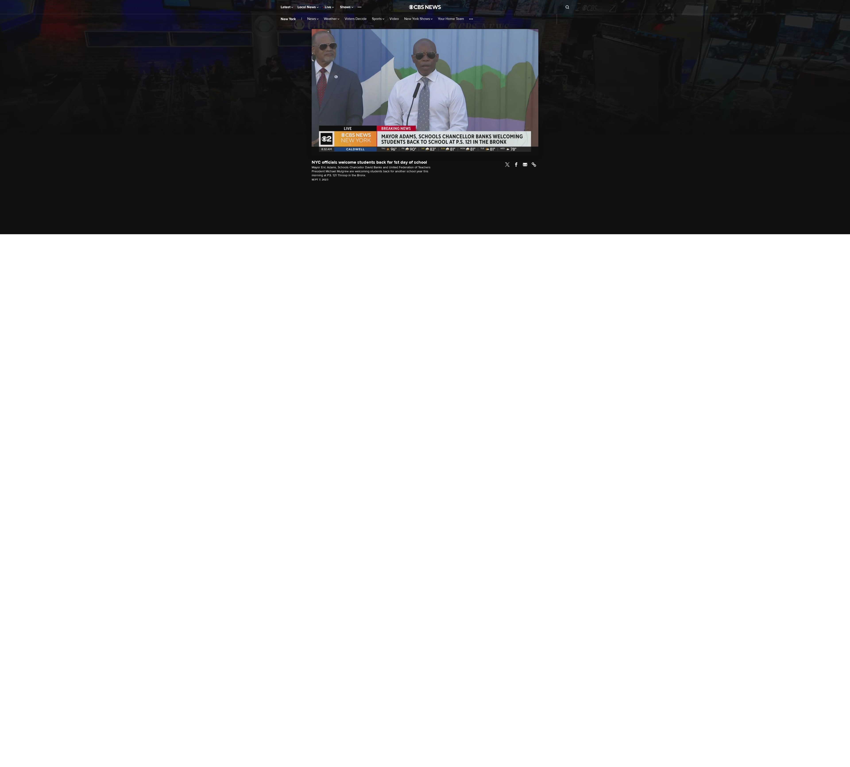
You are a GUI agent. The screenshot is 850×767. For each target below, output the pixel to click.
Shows (346, 7)
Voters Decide (356, 19)
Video (394, 19)
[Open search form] (567, 7)
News (312, 19)
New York (288, 19)
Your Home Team (451, 19)
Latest (286, 7)
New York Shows (417, 19)
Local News (307, 7)
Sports (377, 19)
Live (328, 7)
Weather (331, 19)
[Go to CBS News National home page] (425, 7)
